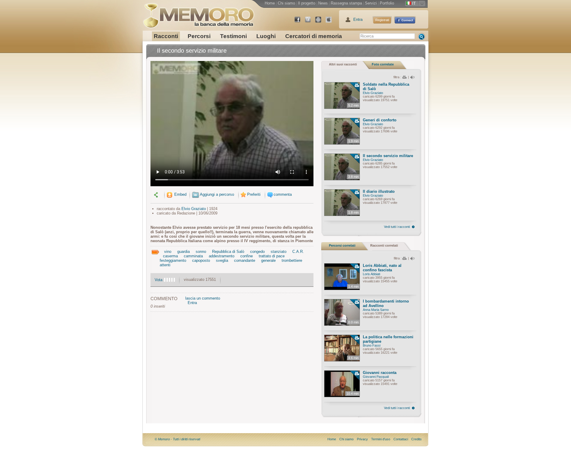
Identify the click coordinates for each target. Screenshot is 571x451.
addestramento (221, 256)
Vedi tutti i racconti (397, 226)
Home (270, 3)
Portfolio (387, 3)
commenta (283, 194)
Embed (179, 194)
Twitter (310, 22)
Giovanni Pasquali (376, 376)
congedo (257, 251)
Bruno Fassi (371, 345)
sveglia (222, 260)
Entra (358, 19)
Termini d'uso (380, 439)
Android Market (320, 22)
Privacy (362, 439)
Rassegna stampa (346, 3)
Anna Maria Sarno (376, 309)
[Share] (156, 194)
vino (167, 251)
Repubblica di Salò (228, 251)
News (323, 3)
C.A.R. (298, 251)
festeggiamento (173, 260)
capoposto (201, 260)
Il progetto (306, 3)
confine (246, 256)
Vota (158, 280)
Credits (416, 439)
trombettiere (292, 260)
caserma (170, 256)
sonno (201, 251)
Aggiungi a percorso (217, 194)
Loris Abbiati (371, 274)
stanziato (278, 251)
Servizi (371, 3)
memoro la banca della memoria (198, 13)
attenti (165, 265)
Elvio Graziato (193, 208)
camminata (193, 256)
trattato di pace (272, 256)
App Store (331, 22)
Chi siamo (286, 3)
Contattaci (400, 439)
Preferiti (254, 194)
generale (268, 260)
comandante (244, 260)
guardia (183, 251)
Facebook (299, 22)
